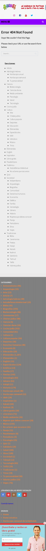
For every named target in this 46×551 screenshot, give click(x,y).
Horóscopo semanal (18, 77)
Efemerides (14, 129)
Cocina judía (11, 106)
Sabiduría (13, 255)
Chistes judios (15, 116)
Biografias (13, 187)
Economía (14, 197)
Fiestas (12, 242)
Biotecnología (15, 87)
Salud (12, 100)
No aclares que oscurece (19, 171)
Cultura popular (16, 119)
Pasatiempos (12, 162)
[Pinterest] (8, 495)
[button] (16, 529)
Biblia (12, 236)
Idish (11, 135)
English (9, 152)
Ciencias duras (15, 90)
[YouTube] (25, 495)
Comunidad (14, 190)
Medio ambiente (16, 93)
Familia (12, 203)
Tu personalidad (16, 81)
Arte (11, 112)
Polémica (10, 165)
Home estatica (10, 517)
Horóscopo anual (16, 74)
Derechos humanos (17, 194)
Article (9, 68)
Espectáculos (15, 132)
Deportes (13, 122)
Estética (13, 200)
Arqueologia (14, 184)
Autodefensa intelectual (19, 168)
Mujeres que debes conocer (21, 217)
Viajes (12, 230)
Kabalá (12, 249)
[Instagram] (14, 495)
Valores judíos (15, 265)
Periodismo (14, 223)
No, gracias (12, 548)
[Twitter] (19, 495)
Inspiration (11, 155)
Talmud (13, 259)
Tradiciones (11, 233)
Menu (4, 22)
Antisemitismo (15, 180)
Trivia (12, 145)
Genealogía (14, 207)
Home (6, 514)
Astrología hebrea (13, 71)
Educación (14, 126)
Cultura (9, 110)
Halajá (12, 246)
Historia (13, 213)
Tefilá (12, 262)
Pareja (12, 220)
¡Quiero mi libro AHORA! (12, 544)
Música (12, 142)
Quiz (8, 174)
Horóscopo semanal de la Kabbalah (19, 520)
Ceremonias (14, 239)
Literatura (13, 139)
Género (13, 210)
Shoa (12, 226)
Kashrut (13, 252)
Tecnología (14, 103)
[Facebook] (3, 495)
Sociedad (10, 178)
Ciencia (10, 84)
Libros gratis (11, 158)
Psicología (14, 96)
